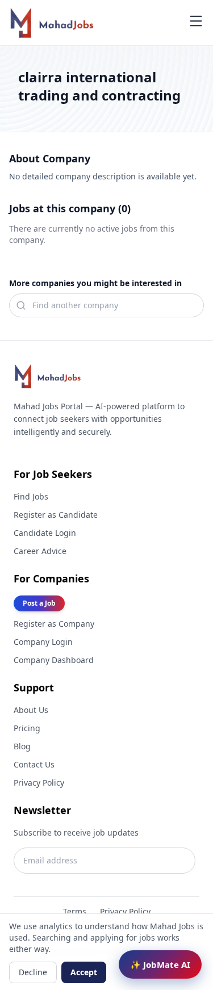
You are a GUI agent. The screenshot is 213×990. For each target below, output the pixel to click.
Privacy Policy (39, 782)
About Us (31, 709)
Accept (83, 972)
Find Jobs (31, 496)
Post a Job (39, 603)
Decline (33, 972)
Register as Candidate (56, 514)
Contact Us (34, 764)
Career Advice (40, 551)
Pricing (27, 728)
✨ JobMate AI (160, 964)
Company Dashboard (54, 660)
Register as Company (54, 623)
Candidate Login (45, 532)
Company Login (43, 641)
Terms (74, 911)
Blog (22, 746)
